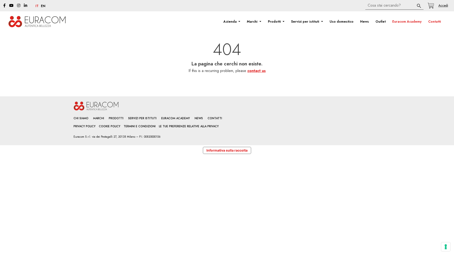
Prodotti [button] (275, 21)
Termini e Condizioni (140, 126)
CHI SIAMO (81, 118)
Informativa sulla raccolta (227, 150)
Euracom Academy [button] (407, 21)
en (43, 6)
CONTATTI (215, 118)
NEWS (199, 118)
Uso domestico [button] (342, 21)
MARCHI (98, 118)
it (37, 6)
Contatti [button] (434, 21)
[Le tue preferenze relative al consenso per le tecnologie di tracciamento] (445, 246)
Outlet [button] (380, 21)
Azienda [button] (230, 21)
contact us (256, 70)
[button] (443, 5)
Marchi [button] (252, 21)
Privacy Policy (85, 126)
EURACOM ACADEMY (175, 118)
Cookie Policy (109, 126)
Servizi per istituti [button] (305, 21)
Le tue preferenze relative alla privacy (189, 126)
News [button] (364, 21)
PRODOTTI (116, 118)
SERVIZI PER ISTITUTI (142, 118)
